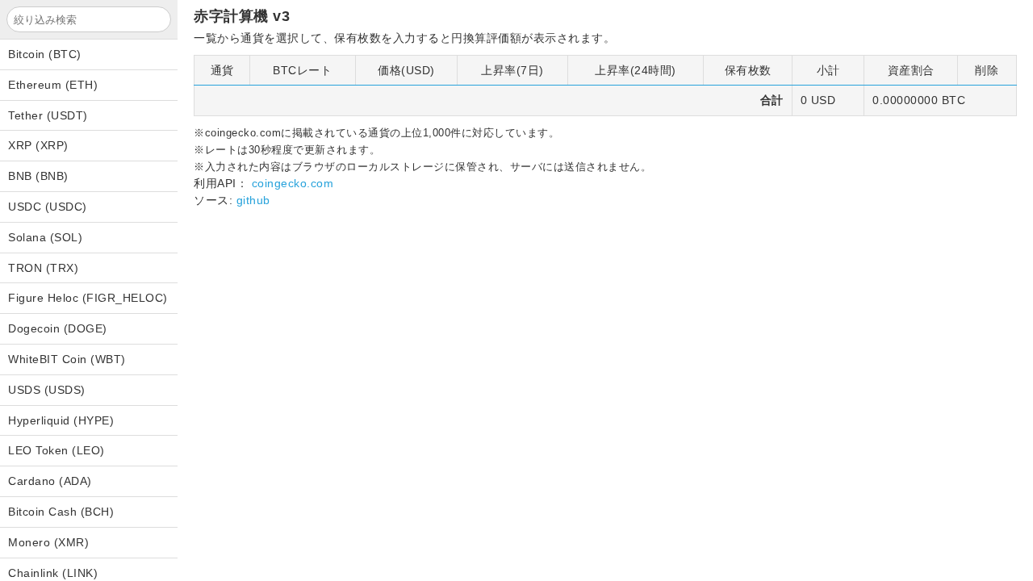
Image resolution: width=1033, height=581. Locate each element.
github (253, 200)
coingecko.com (293, 183)
